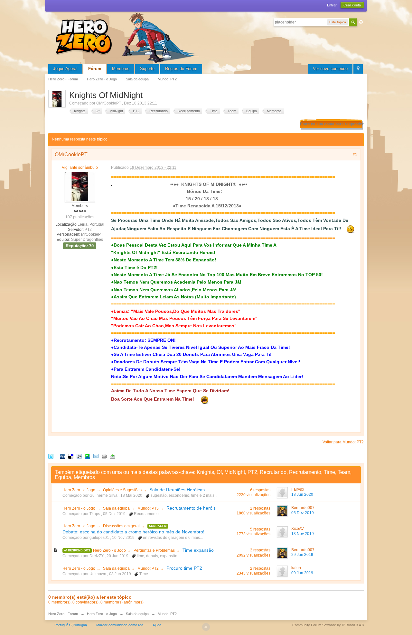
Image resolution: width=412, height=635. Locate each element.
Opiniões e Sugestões (122, 490)
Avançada (361, 21)
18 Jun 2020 (302, 494)
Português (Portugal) (70, 625)
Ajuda (157, 625)
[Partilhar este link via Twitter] (50, 455)
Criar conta (352, 5)
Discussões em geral (121, 526)
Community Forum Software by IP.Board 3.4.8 (328, 625)
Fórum (94, 68)
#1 (355, 154)
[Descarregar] (112, 455)
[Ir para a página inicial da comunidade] (128, 36)
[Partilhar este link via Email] (95, 455)
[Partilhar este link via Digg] (62, 455)
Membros (120, 68)
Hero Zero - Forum (63, 614)
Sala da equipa (116, 508)
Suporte (147, 68)
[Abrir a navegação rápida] (358, 69)
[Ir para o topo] (206, 627)
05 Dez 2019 (302, 513)
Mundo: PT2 (148, 568)
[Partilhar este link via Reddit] (79, 455)
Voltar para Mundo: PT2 (343, 442)
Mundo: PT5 (148, 508)
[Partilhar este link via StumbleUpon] (87, 455)
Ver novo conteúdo (330, 68)
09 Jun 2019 (302, 573)
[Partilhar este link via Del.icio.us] (70, 455)
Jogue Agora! (65, 68)
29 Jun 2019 (302, 554)
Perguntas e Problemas (154, 550)
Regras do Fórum (181, 68)
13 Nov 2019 (302, 533)
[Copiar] (104, 455)
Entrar (332, 5)
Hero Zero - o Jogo (78, 490)
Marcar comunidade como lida (119, 625)
